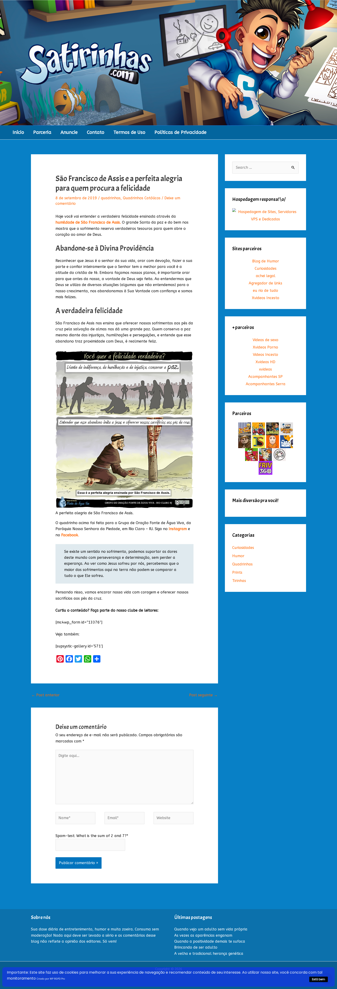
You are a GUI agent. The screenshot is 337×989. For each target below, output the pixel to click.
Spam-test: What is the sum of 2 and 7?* (91, 836)
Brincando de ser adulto (195, 947)
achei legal (265, 276)
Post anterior (45, 695)
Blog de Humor (265, 261)
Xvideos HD (265, 362)
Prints (237, 572)
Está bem (318, 979)
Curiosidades (265, 268)
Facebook (69, 535)
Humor (238, 556)
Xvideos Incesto (265, 298)
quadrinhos (111, 198)
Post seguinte (203, 695)
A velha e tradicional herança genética (208, 953)
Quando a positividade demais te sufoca (209, 941)
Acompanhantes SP (265, 376)
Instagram (178, 529)
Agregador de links (265, 283)
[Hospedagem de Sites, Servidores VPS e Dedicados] (265, 215)
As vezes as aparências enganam (203, 935)
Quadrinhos (242, 564)
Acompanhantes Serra (265, 384)
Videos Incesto (265, 354)
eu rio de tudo (265, 290)
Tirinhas (239, 581)
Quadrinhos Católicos (141, 198)
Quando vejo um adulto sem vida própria (210, 929)
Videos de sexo (265, 340)
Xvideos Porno (265, 347)
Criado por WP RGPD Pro (51, 979)
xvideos (265, 369)
